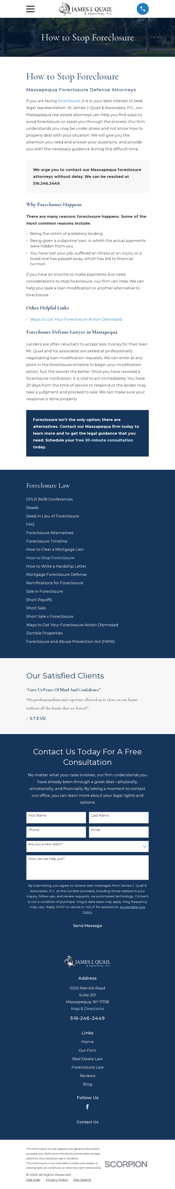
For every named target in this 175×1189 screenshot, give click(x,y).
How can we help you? (46, 859)
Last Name (100, 816)
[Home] (85, 9)
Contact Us (87, 1122)
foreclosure (69, 101)
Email (95, 830)
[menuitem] (87, 499)
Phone (33, 830)
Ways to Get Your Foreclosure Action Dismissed (76, 319)
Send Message (87, 925)
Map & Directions (87, 1008)
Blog (87, 1084)
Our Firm (87, 1050)
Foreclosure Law (88, 1067)
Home (87, 1041)
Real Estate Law (87, 1059)
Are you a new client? (45, 844)
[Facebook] (87, 1106)
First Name (37, 816)
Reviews (87, 1075)
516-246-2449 (87, 1018)
